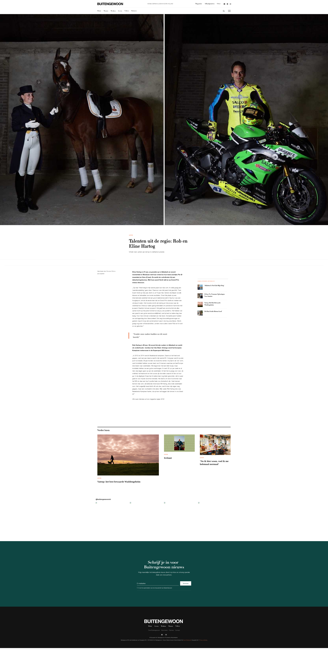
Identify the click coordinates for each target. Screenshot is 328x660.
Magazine (198, 4)
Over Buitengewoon (154, 630)
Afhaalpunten (209, 4)
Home (99, 11)
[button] (229, 11)
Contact (177, 630)
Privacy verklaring (203, 640)
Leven (120, 11)
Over (218, 4)
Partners (134, 11)
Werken (113, 11)
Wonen (106, 11)
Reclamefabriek (174, 637)
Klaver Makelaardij (187, 640)
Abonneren (164, 630)
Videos (127, 11)
